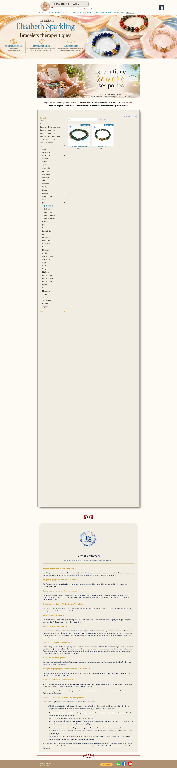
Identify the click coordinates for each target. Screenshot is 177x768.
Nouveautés (44, 124)
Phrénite (45, 272)
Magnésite (46, 244)
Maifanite (45, 247)
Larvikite (45, 237)
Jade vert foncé (50, 218)
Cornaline (46, 184)
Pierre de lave (47, 275)
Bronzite (45, 171)
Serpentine (46, 300)
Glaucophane (47, 196)
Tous (42, 121)
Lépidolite (46, 240)
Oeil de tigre (47, 259)
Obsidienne (46, 253)
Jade (43, 203)
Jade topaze (48, 212)
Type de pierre (46, 146)
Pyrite (44, 285)
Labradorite (46, 231)
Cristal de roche (48, 187)
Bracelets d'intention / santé (50, 127)
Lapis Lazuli (46, 234)
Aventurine (46, 168)
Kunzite (45, 228)
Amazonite (46, 155)
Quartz (44, 288)
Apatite (45, 165)
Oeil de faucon (47, 256)
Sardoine (45, 294)
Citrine (44, 180)
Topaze (45, 307)
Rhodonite (46, 291)
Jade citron (48, 209)
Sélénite (45, 297)
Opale (44, 266)
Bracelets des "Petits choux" (50, 136)
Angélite (45, 162)
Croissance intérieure (79, 146)
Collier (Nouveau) (46, 143)
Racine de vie (102, 146)
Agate (44, 149)
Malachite (45, 250)
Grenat (44, 199)
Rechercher (103, 119)
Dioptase (45, 190)
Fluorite (45, 193)
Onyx (44, 263)
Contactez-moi (106, 764)
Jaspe (44, 225)
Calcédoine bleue (48, 174)
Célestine (45, 177)
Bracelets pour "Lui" (48, 133)
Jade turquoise (49, 215)
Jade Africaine (49, 206)
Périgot (45, 269)
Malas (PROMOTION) (48, 140)
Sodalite (45, 304)
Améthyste (46, 158)
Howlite (45, 222)
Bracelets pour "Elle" (48, 130)
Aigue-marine (47, 152)
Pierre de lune (47, 278)
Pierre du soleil (48, 281)
